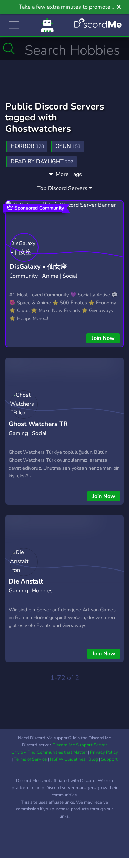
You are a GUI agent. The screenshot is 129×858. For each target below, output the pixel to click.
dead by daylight (42, 161)
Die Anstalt (26, 581)
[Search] (9, 48)
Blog (93, 759)
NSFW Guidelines (67, 759)
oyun (67, 146)
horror (27, 146)
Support (109, 759)
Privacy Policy (104, 752)
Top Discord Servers (62, 188)
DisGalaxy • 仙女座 (38, 266)
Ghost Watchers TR (38, 424)
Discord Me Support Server (79, 745)
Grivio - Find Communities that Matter (49, 752)
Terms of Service (30, 759)
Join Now (103, 338)
